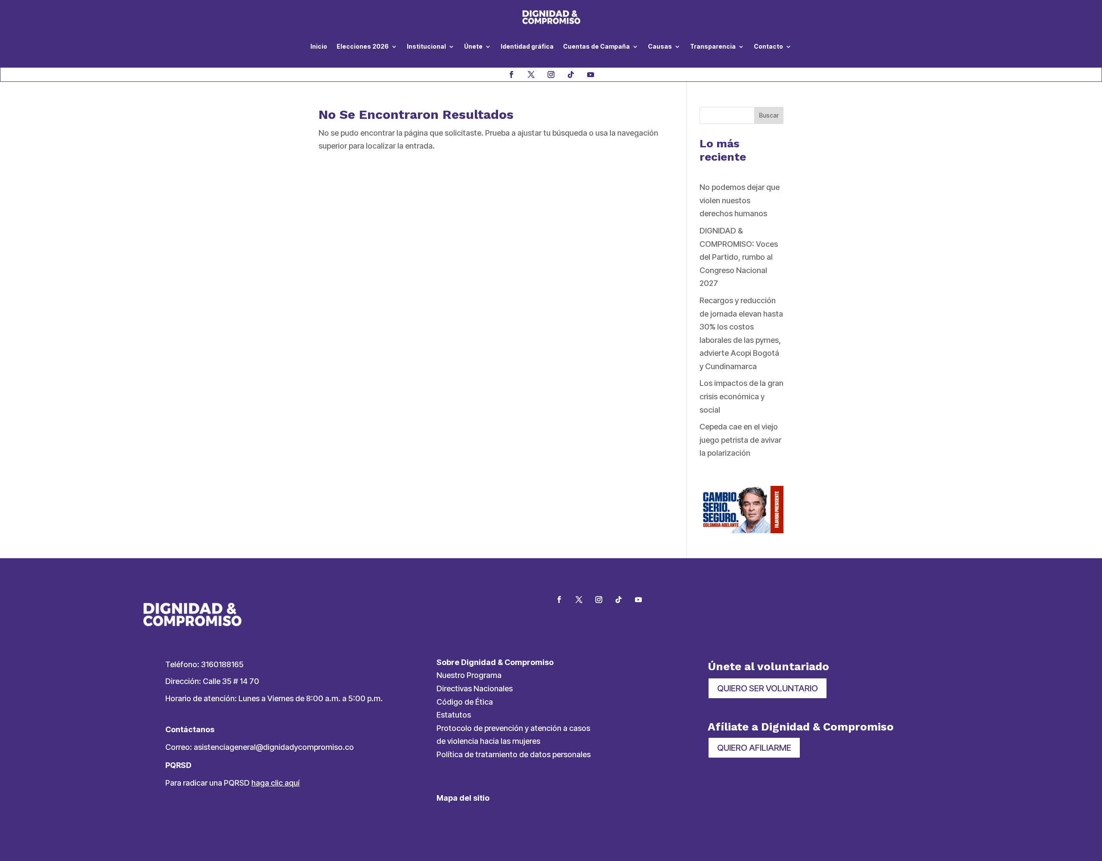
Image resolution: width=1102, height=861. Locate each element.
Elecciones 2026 (363, 46)
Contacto (768, 46)
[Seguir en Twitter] (579, 599)
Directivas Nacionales (474, 688)
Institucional (426, 46)
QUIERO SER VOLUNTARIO (767, 688)
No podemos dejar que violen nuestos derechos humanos (740, 200)
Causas (660, 46)
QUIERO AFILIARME (754, 748)
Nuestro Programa (468, 675)
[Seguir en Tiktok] (571, 74)
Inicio (318, 46)
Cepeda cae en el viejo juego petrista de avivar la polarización (740, 439)
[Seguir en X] (531, 74)
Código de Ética (464, 701)
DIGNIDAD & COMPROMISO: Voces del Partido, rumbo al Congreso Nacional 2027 (739, 257)
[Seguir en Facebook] (511, 74)
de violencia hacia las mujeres (488, 741)
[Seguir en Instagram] (551, 74)
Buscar (769, 115)
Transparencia (713, 46)
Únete (473, 46)
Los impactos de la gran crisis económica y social (741, 396)
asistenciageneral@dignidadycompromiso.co (274, 747)
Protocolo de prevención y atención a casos (513, 728)
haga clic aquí (275, 782)
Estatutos (453, 714)
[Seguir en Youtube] (590, 74)
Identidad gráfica (527, 46)
